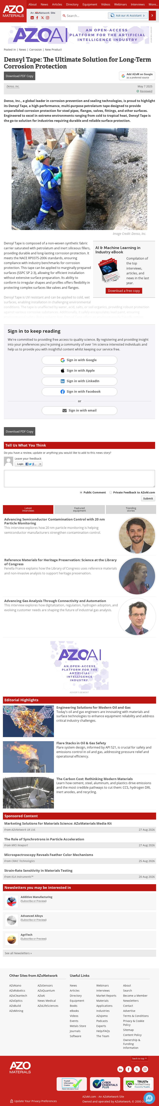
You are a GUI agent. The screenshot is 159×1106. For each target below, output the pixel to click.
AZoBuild (15, 1006)
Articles (75, 990)
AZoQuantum (46, 990)
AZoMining (16, 1011)
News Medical (47, 1000)
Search (127, 990)
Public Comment (95, 492)
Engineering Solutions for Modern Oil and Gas (93, 707)
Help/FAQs (103, 1031)
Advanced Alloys (32, 916)
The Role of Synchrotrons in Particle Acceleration (44, 839)
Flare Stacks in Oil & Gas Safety (81, 743)
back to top (138, 1058)
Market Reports (106, 995)
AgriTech (26, 935)
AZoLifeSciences (48, 1006)
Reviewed (146, 91)
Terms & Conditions (136, 1016)
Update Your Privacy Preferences (35, 1101)
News (22, 49)
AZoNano (15, 985)
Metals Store (78, 1026)
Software (75, 1036)
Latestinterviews (28, 509)
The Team (102, 1036)
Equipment (77, 1000)
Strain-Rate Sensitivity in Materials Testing (38, 870)
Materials (102, 1000)
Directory (72, 4)
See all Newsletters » (18, 953)
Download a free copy (124, 291)
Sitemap (128, 1030)
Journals (75, 1031)
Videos (74, 1016)
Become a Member (135, 995)
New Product (53, 49)
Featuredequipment (79, 509)
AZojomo (102, 1016)
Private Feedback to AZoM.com (134, 492)
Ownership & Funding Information (131, 1044)
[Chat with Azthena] (149, 1098)
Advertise (129, 1011)
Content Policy (132, 1035)
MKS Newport (19, 845)
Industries (103, 1011)
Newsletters (131, 1000)
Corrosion (35, 49)
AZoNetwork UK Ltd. (23, 829)
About (127, 985)
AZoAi (41, 995)
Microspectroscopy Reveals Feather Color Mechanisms (48, 854)
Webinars (102, 985)
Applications (104, 1006)
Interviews (103, 990)
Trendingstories (131, 509)
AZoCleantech (18, 995)
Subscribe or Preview (34, 901)
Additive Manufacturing (36, 897)
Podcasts (102, 1021)
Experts (101, 1026)
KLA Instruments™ (22, 877)
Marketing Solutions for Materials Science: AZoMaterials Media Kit (58, 823)
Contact (128, 1006)
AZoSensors (45, 985)
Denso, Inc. (13, 86)
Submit (148, 498)
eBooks (74, 1011)
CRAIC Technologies (23, 861)
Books (73, 1006)
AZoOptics (15, 1000)
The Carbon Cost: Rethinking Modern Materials (94, 779)
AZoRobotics (17, 990)
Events (74, 1021)
